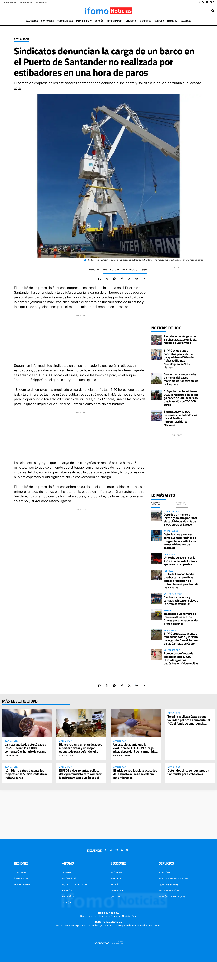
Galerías (68, 896)
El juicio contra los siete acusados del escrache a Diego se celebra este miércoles (135, 774)
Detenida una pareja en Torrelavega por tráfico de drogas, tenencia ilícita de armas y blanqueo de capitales (180, 541)
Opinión (67, 890)
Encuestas (69, 878)
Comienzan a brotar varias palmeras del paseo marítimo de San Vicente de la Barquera (181, 379)
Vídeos (66, 902)
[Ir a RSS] (214, 2)
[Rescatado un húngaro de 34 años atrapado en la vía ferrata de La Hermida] (156, 340)
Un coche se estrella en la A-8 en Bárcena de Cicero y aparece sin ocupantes (180, 561)
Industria (41, 2)
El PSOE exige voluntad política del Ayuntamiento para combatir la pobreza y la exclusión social (80, 774)
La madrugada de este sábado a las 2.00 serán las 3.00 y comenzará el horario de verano (25, 748)
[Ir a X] (203, 2)
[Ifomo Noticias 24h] (108, 11)
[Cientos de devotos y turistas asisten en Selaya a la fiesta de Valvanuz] (156, 598)
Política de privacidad (173, 878)
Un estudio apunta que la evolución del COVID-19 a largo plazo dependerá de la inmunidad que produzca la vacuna (135, 750)
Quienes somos (168, 884)
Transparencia (169, 890)
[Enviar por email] (92, 279)
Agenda (67, 872)
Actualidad (21, 39)
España (115, 884)
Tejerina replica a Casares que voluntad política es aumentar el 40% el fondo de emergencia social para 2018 (188, 721)
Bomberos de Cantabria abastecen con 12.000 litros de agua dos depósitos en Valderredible (181, 658)
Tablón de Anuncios (172, 896)
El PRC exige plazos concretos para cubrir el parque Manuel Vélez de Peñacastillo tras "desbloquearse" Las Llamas (178, 359)
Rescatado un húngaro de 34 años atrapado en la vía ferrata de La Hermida (180, 339)
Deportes (117, 890)
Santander (26, 2)
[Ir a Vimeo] (211, 2)
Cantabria (20, 872)
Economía (117, 872)
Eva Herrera (12, 755)
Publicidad (166, 872)
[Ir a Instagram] (207, 2)
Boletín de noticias (75, 884)
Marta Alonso (121, 755)
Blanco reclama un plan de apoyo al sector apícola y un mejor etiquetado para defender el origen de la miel (80, 750)
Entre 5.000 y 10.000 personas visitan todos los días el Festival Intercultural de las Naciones (180, 418)
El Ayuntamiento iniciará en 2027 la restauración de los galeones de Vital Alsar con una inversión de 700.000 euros (181, 398)
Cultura (116, 896)
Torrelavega (9, 2)
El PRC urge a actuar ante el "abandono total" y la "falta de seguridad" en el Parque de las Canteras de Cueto (181, 638)
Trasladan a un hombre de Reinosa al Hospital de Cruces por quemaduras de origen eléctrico (180, 618)
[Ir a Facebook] (199, 2)
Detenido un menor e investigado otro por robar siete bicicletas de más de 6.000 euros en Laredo (180, 519)
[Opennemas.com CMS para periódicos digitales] (108, 943)
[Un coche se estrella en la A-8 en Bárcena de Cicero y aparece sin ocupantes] (156, 558)
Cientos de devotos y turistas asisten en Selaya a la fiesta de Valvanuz (181, 600)
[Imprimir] (99, 279)
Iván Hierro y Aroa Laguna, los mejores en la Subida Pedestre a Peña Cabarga (26, 774)
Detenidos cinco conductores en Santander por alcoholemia (188, 772)
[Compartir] (107, 279)
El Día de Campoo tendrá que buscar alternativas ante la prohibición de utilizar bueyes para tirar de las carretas (181, 581)
